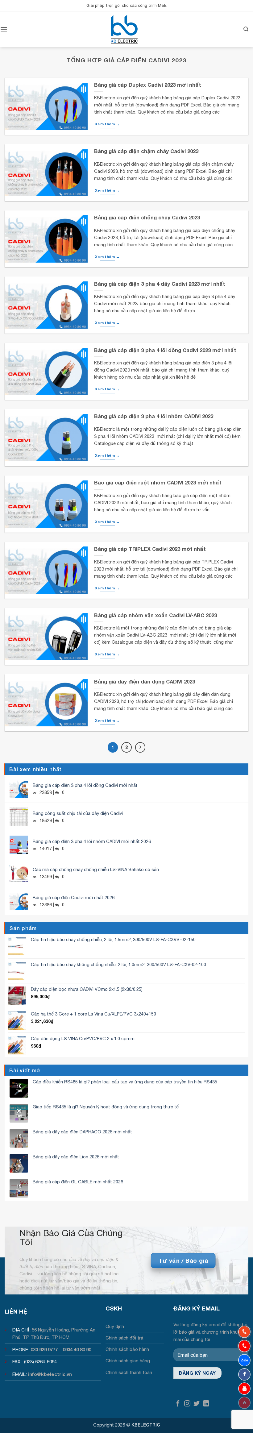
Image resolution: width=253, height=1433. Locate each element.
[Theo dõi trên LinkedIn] (206, 1403)
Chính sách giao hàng (128, 1360)
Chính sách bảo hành (127, 1349)
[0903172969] (244, 1360)
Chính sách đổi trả (124, 1337)
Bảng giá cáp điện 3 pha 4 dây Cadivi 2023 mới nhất (159, 284)
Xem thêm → (107, 124)
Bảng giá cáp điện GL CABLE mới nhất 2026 (78, 1181)
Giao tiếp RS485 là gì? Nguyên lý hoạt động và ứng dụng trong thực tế (106, 1106)
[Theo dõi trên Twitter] (196, 1403)
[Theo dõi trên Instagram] (187, 1403)
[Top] (244, 1402)
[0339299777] (244, 1346)
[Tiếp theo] (140, 747)
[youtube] (244, 1388)
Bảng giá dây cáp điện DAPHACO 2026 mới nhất (82, 1131)
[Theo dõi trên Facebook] (178, 1403)
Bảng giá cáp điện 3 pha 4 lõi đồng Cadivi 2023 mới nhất (165, 350)
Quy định (115, 1326)
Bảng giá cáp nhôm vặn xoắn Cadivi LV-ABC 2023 (155, 615)
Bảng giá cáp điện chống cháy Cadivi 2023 (147, 217)
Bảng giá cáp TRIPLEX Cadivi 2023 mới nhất (150, 549)
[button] (3, 29)
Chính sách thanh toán (129, 1372)
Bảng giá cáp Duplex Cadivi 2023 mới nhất (147, 85)
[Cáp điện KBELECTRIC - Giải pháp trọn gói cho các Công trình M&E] (124, 29)
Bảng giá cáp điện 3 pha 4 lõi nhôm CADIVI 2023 (153, 416)
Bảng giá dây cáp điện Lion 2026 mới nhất (76, 1156)
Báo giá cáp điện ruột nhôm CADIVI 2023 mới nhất (158, 483)
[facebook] (244, 1374)
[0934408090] (244, 1331)
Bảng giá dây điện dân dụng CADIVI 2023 (144, 682)
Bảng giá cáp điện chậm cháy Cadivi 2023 (146, 151)
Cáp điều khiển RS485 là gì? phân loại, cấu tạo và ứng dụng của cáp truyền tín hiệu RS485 (125, 1081)
